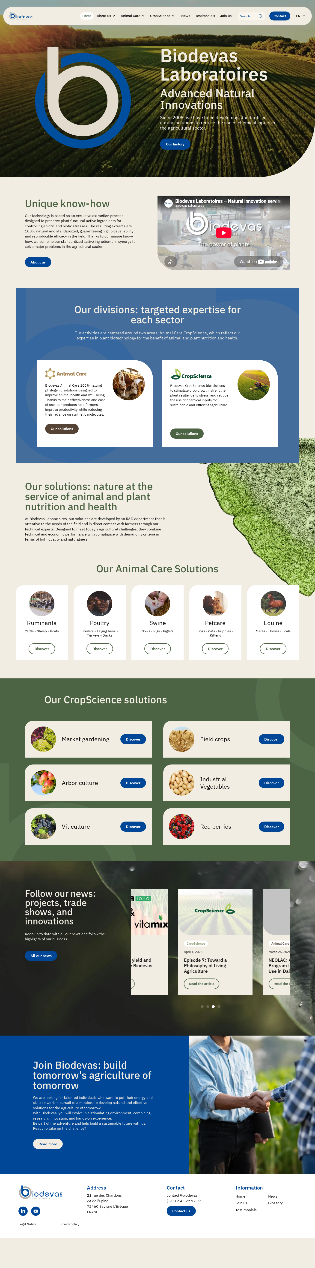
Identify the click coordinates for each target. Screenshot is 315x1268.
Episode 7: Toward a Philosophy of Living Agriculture (158, 965)
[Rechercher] (262, 16)
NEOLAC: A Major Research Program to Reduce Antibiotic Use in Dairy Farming (253, 965)
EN (298, 16)
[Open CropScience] (173, 16)
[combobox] (248, 16)
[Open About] (114, 16)
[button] (202, 1006)
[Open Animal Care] (143, 16)
